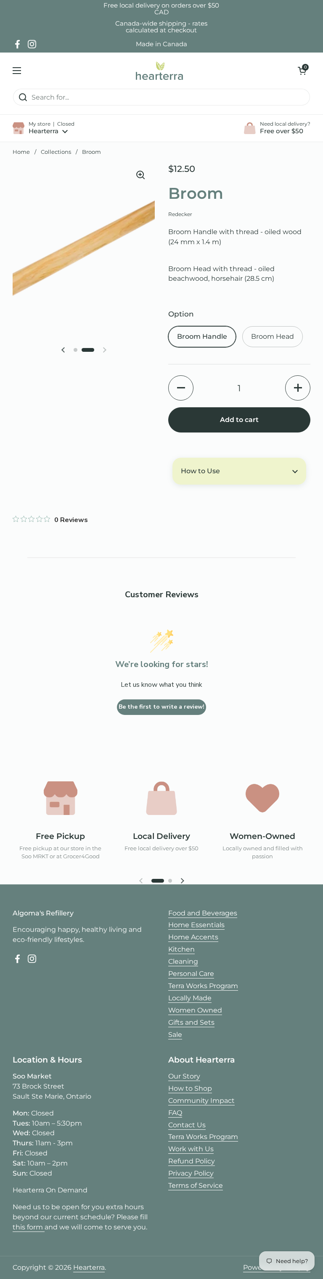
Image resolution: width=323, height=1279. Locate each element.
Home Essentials (196, 925)
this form (29, 1227)
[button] (302, 70)
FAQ (175, 1113)
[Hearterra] (159, 70)
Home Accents (193, 937)
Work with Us (191, 1149)
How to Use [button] (200, 471)
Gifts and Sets (191, 1022)
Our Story (184, 1076)
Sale (175, 1035)
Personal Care (191, 974)
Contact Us (187, 1125)
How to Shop (190, 1088)
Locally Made (190, 998)
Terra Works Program (203, 986)
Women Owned (195, 1010)
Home (21, 152)
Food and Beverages (202, 913)
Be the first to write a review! (161, 707)
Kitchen (181, 949)
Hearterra (89, 1267)
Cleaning (183, 961)
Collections (56, 152)
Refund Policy (191, 1161)
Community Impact (201, 1101)
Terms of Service (195, 1185)
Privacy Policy (191, 1173)
